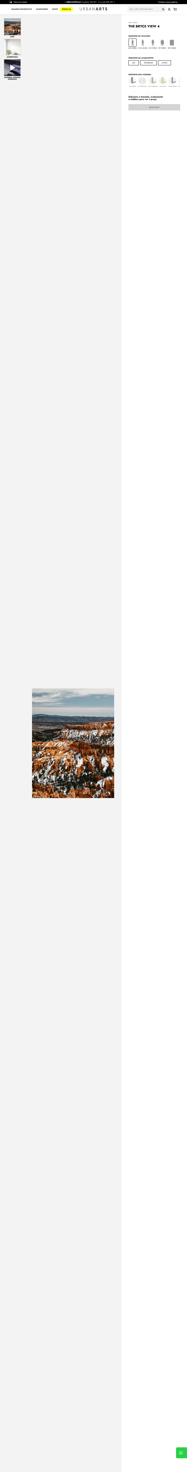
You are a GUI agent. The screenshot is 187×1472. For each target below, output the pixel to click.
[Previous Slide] (65, 2)
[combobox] (146, 9)
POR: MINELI (132, 22)
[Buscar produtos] (164, 9)
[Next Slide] (114, 2)
